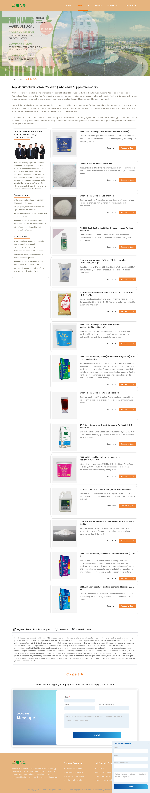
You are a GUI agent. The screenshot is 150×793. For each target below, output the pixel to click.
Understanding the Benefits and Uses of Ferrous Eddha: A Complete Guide (29, 263)
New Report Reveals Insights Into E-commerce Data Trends (28, 228)
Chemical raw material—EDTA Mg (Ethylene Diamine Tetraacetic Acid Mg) (103, 261)
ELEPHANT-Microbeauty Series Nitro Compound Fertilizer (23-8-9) (107, 588)
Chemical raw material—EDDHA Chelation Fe (99, 392)
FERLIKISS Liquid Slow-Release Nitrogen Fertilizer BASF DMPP (105, 489)
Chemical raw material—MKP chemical (97, 195)
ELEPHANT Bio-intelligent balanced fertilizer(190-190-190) (104, 131)
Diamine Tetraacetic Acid (106, 780)
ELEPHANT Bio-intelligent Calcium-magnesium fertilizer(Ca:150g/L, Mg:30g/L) (100, 326)
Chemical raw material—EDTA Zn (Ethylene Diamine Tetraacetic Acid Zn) (108, 523)
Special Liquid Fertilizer (74, 780)
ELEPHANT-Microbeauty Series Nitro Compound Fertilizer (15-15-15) (107, 555)
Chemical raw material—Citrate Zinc (96, 163)
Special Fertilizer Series (74, 776)
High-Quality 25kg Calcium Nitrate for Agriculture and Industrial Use (29, 208)
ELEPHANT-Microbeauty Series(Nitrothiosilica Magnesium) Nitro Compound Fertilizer (107, 358)
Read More (111, 148)
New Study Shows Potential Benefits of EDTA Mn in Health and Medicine (29, 269)
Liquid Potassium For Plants (107, 776)
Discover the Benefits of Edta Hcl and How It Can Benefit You (30, 215)
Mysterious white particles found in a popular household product (28, 256)
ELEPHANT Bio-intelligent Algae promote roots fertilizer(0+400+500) (99, 458)
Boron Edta (99, 768)
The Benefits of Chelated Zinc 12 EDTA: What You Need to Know (29, 201)
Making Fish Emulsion (104, 772)
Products (82, 5)
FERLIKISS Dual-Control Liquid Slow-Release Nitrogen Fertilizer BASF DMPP (106, 229)
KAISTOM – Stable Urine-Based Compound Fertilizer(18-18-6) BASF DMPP (106, 426)
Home (68, 5)
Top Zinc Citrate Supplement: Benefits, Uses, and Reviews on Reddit (29, 242)
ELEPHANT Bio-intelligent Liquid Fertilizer (74, 772)
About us (130, 5)
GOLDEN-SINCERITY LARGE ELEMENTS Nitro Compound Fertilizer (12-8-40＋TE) (106, 293)
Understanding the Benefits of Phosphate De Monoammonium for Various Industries (30, 222)
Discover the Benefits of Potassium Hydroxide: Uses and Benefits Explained (28, 249)
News (97, 5)
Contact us (112, 5)
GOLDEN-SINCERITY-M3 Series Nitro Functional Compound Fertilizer (73, 768)
